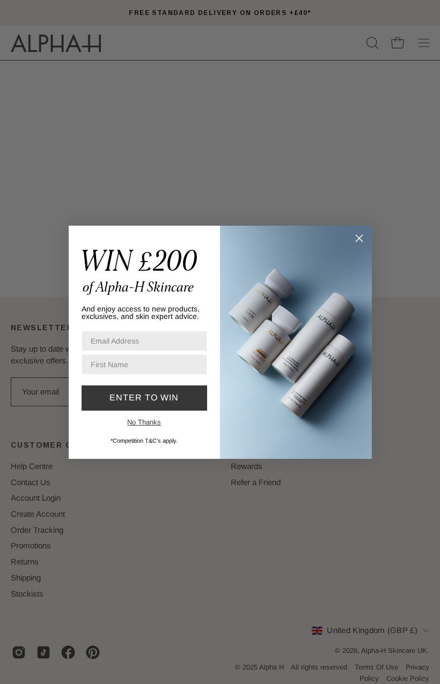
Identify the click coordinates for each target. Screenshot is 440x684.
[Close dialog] (359, 238)
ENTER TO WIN (144, 397)
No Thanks (144, 422)
